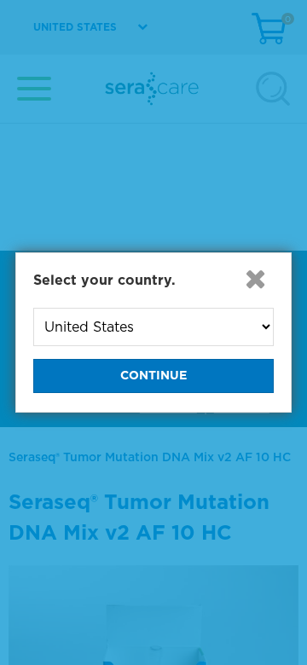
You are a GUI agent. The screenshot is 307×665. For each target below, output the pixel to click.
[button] (255, 278)
